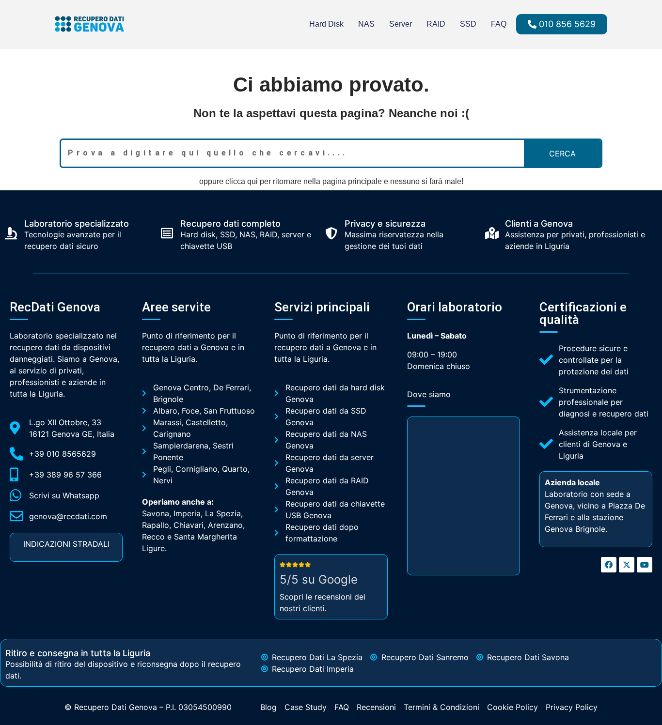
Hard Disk (326, 24)
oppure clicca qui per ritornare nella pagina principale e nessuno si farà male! (331, 181)
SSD (468, 24)
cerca (562, 153)
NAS (366, 24)
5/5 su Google (319, 579)
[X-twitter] (626, 564)
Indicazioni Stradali (66, 544)
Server (400, 24)
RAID (435, 24)
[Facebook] (608, 564)
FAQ (498, 24)
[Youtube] (644, 564)
